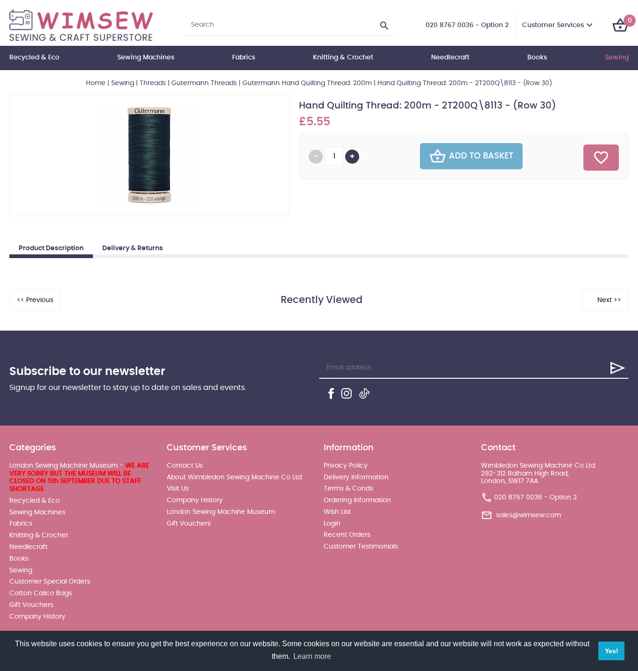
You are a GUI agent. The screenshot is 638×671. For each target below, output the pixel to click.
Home (96, 83)
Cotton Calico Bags (40, 593)
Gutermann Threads (204, 83)
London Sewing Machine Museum (221, 512)
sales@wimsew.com (528, 515)
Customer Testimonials (361, 546)
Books (537, 57)
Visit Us (178, 488)
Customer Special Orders (49, 581)
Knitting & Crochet (343, 57)
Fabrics (243, 57)
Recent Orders (347, 535)
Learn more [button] (312, 656)
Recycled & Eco (34, 57)
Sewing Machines (145, 57)
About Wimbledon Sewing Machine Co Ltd (234, 477)
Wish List (337, 512)
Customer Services (553, 25)
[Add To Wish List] (601, 157)
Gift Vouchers (31, 605)
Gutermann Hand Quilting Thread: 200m (307, 83)
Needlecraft (450, 57)
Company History (37, 616)
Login (332, 523)
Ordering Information (357, 500)
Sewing (617, 57)
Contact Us (185, 465)
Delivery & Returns (132, 248)
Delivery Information (356, 477)
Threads (153, 83)
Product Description (51, 248)
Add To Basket (481, 156)
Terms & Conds (348, 488)
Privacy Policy (346, 465)
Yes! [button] (611, 651)
